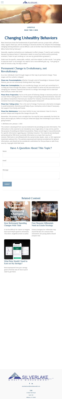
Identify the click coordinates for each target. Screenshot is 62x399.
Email (4, 160)
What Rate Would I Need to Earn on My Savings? (15, 262)
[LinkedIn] (32, 383)
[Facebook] (30, 383)
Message (5, 170)
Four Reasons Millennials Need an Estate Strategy (42, 224)
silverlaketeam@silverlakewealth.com (31, 386)
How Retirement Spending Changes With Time (15, 224)
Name (5, 151)
